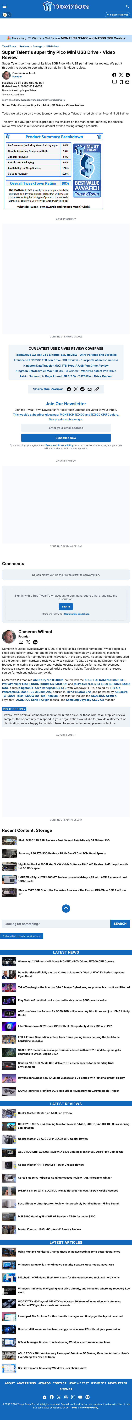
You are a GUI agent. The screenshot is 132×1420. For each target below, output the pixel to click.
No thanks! (66, 737)
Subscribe (86, 729)
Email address (44, 722)
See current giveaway (66, 716)
